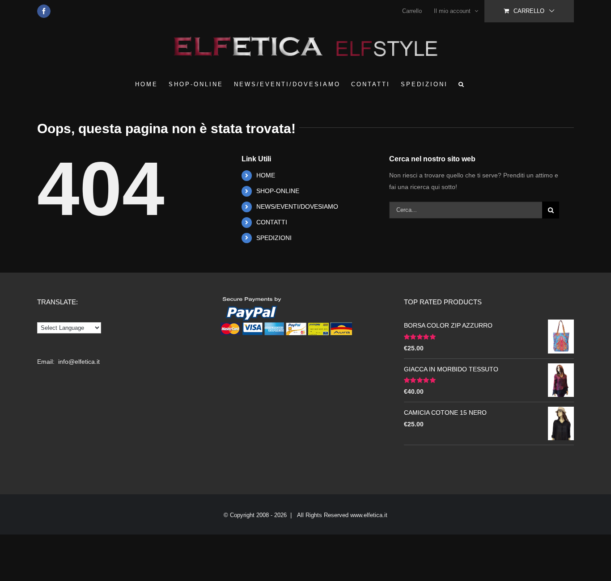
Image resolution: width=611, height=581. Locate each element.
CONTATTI (271, 222)
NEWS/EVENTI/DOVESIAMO (297, 206)
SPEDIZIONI (274, 237)
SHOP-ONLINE (277, 190)
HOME (265, 175)
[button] (461, 84)
